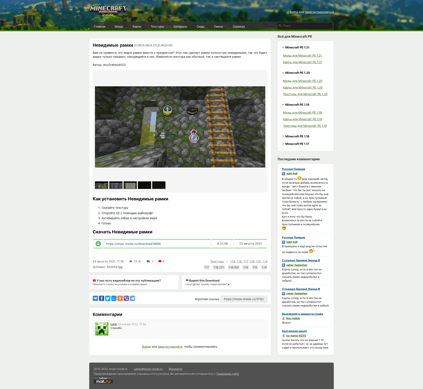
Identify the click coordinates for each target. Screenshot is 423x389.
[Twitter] (107, 298)
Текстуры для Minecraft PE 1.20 (305, 94)
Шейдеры (180, 26)
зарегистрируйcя (170, 346)
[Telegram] (132, 298)
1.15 (258, 261)
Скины (218, 26)
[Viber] (126, 298)
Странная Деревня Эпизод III (301, 260)
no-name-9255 (296, 335)
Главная (99, 26)
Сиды (200, 26)
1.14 (265, 261)
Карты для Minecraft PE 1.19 (302, 119)
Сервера (239, 26)
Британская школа (294, 331)
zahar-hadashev (296, 265)
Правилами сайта (227, 373)
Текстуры (157, 26)
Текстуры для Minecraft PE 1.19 (305, 125)
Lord (114, 324)
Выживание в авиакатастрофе (302, 313)
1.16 (251, 261)
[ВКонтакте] (95, 298)
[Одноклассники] (120, 298)
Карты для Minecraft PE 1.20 (303, 87)
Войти (294, 12)
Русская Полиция (293, 169)
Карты (137, 26)
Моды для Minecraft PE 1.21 (302, 55)
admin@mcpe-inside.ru (148, 369)
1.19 (232, 261)
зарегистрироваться (319, 12)
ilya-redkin (293, 318)
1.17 (245, 261)
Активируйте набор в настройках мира (129, 218)
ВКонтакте (175, 369)
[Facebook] (101, 298)
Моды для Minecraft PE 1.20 (302, 81)
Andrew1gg (114, 267)
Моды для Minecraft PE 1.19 (302, 112)
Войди (146, 346)
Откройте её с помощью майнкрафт (127, 213)
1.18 (239, 261)
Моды (119, 26)
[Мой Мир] (114, 298)
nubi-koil (291, 173)
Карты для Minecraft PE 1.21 (302, 62)
